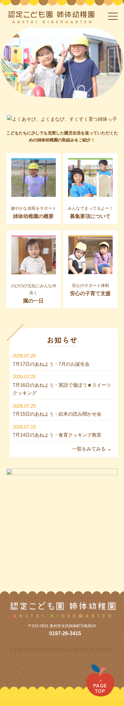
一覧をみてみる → (92, 448)
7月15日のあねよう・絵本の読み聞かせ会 (57, 414)
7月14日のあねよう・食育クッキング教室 (57, 435)
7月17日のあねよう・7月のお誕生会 (51, 364)
